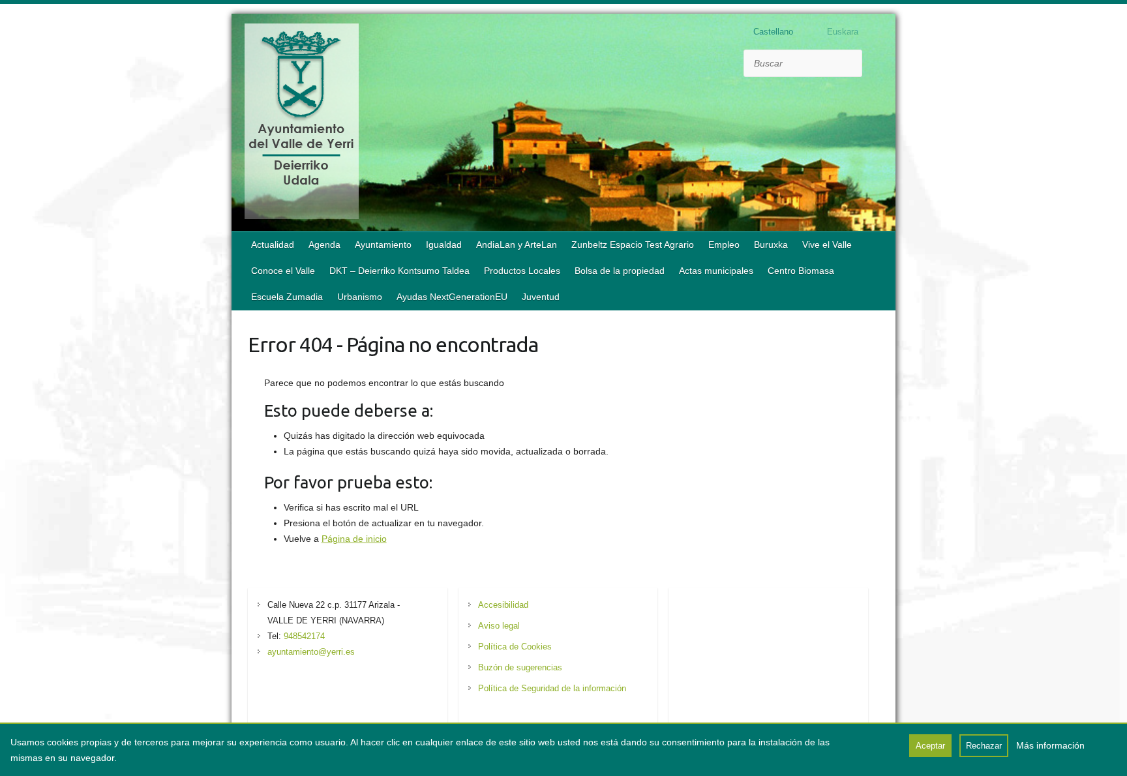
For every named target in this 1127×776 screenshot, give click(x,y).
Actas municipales (716, 270)
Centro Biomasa (801, 270)
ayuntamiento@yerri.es (311, 652)
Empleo (724, 244)
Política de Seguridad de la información (552, 688)
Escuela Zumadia (287, 296)
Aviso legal (499, 626)
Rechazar (984, 746)
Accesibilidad (503, 605)
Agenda (324, 244)
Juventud (541, 296)
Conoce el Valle (283, 270)
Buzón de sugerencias (520, 667)
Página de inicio (354, 538)
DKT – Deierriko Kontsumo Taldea (399, 270)
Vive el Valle (827, 244)
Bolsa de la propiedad (620, 270)
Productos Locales (522, 270)
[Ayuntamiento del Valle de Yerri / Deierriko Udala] (302, 123)
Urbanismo (359, 296)
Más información (1050, 745)
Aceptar (930, 746)
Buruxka (771, 244)
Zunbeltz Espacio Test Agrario (632, 244)
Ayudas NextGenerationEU (452, 296)
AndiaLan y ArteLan (516, 244)
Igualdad (444, 244)
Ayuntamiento (383, 244)
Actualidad (272, 244)
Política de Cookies (515, 646)
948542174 (304, 636)
